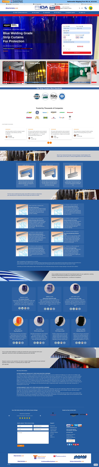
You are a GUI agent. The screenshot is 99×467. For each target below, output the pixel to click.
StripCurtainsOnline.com (15, 464)
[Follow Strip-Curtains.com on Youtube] (78, 445)
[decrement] (64, 50)
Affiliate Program (54, 432)
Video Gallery (53, 430)
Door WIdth (65, 26)
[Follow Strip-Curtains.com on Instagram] (76, 445)
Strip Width (65, 35)
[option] (54, 416)
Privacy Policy (69, 435)
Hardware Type (66, 39)
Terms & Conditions (70, 437)
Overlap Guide (53, 429)
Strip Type (65, 30)
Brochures (52, 425)
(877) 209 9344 (66, 7)
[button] (51, 143)
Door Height (79, 26)
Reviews (52, 433)
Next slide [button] (40, 415)
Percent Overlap (78, 35)
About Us (52, 437)
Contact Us (68, 438)
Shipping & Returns (70, 434)
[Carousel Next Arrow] (98, 72)
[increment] (69, 50)
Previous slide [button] (9, 415)
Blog (51, 435)
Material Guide (53, 427)
